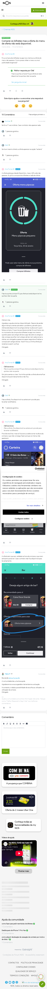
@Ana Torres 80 (14, 678)
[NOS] (7, 3)
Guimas (7, 121)
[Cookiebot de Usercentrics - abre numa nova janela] (34, 469)
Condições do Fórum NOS (13, 955)
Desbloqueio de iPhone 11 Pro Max (14, 930)
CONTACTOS (13, 963)
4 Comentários (8, 933)
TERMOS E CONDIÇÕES (19, 976)
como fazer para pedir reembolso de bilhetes (17, 924)
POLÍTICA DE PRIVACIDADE (32, 963)
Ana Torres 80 (10, 54)
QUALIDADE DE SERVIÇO (25, 971)
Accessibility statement (34, 955)
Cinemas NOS (9, 29)
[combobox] (23, 16)
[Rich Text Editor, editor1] (23, 737)
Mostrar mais (23, 871)
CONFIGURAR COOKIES (25, 967)
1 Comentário (7, 927)
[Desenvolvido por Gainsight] (23, 950)
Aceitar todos (23, 512)
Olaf (6, 145)
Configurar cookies (22, 518)
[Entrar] (3, 16)
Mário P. (7, 674)
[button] (2, 11)
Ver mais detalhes (33, 505)
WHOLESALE (36, 976)
